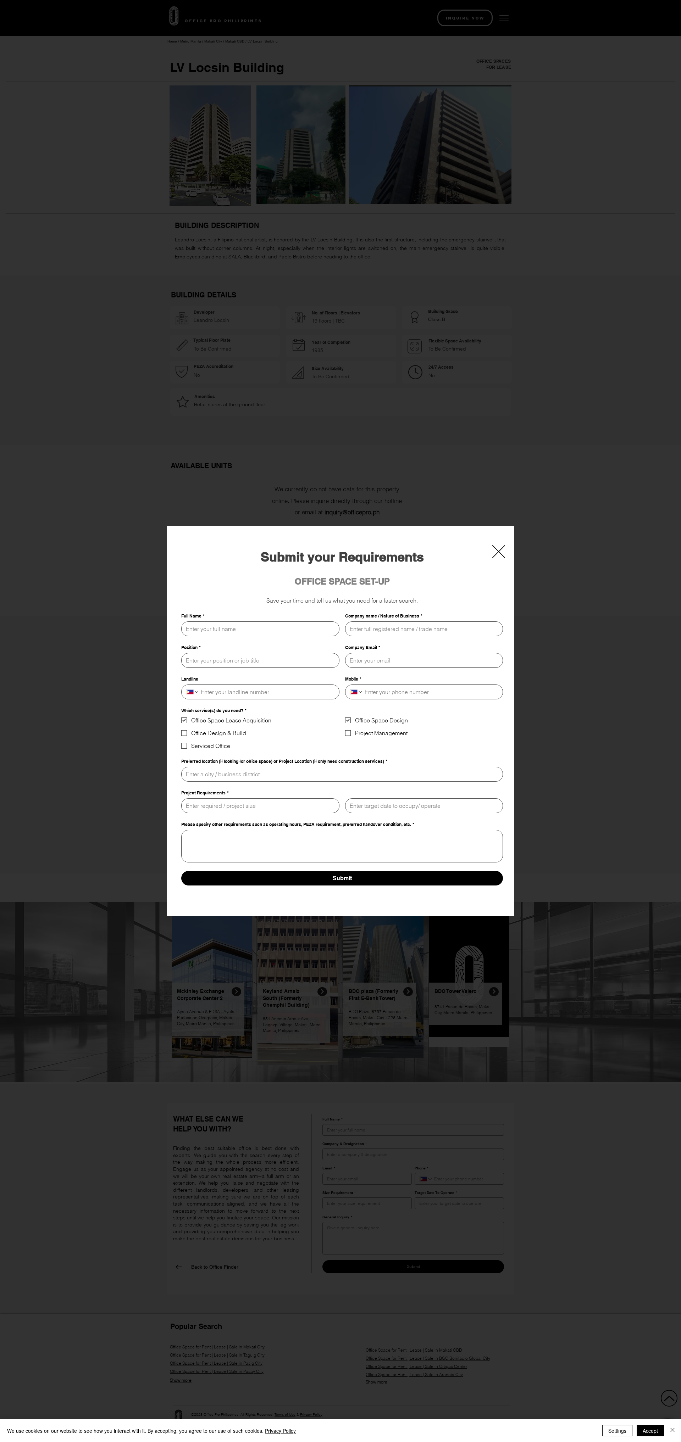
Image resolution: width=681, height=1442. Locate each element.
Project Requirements (205, 792)
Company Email (362, 647)
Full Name (193, 616)
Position (191, 647)
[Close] (672, 1430)
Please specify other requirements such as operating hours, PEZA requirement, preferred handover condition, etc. (297, 824)
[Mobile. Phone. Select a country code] (356, 692)
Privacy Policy (280, 1430)
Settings (617, 1430)
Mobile (353, 679)
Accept (650, 1430)
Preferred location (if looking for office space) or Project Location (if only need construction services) (284, 761)
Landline (189, 679)
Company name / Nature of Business (383, 616)
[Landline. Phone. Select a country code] (192, 692)
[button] (498, 551)
